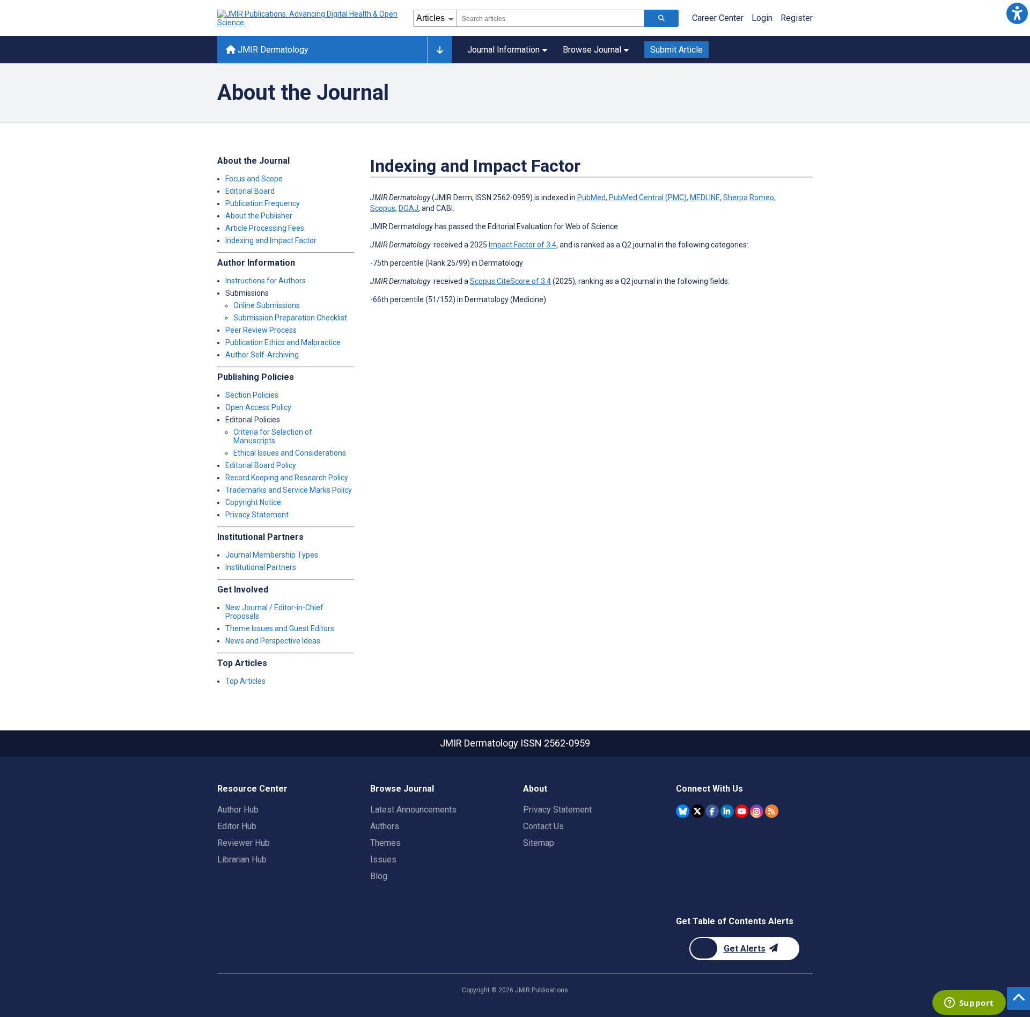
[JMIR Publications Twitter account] (697, 811)
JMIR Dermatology (272, 50)
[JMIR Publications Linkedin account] (727, 811)
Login (762, 18)
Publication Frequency (262, 203)
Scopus (382, 208)
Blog (378, 876)
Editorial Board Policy (260, 465)
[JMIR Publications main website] (308, 18)
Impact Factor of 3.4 (522, 244)
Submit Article (676, 50)
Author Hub (238, 809)
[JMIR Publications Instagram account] (756, 811)
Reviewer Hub (243, 843)
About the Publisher (258, 215)
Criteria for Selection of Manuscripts (272, 436)
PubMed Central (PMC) (648, 197)
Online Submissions (266, 305)
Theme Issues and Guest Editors (279, 628)
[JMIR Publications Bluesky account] (682, 811)
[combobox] (550, 18)
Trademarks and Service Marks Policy (288, 490)
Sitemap (538, 843)
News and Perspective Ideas (272, 640)
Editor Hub (236, 826)
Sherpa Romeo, (749, 197)
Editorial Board (250, 191)
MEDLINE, (706, 197)
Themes (385, 843)
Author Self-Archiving (262, 354)
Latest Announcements (413, 809)
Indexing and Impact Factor (271, 240)
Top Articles (245, 681)
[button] (1017, 13)
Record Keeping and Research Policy (286, 477)
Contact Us (543, 826)
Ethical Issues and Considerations (289, 453)
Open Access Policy (258, 407)
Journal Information (503, 50)
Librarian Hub (242, 859)
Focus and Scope (254, 178)
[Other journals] (440, 50)
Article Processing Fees (264, 228)
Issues (383, 859)
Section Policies (251, 395)
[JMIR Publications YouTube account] (741, 811)
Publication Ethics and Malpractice (283, 342)
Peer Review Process (261, 330)
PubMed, (592, 197)
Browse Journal (592, 50)
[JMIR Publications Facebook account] (712, 811)
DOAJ (408, 208)
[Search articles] (661, 18)
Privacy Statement (257, 514)
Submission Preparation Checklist (290, 317)
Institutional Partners (260, 567)
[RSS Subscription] (771, 811)
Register (797, 18)
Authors (384, 826)
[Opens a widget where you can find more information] (969, 1003)
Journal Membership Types (271, 555)
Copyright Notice (253, 502)
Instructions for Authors (265, 280)
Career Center (718, 18)
